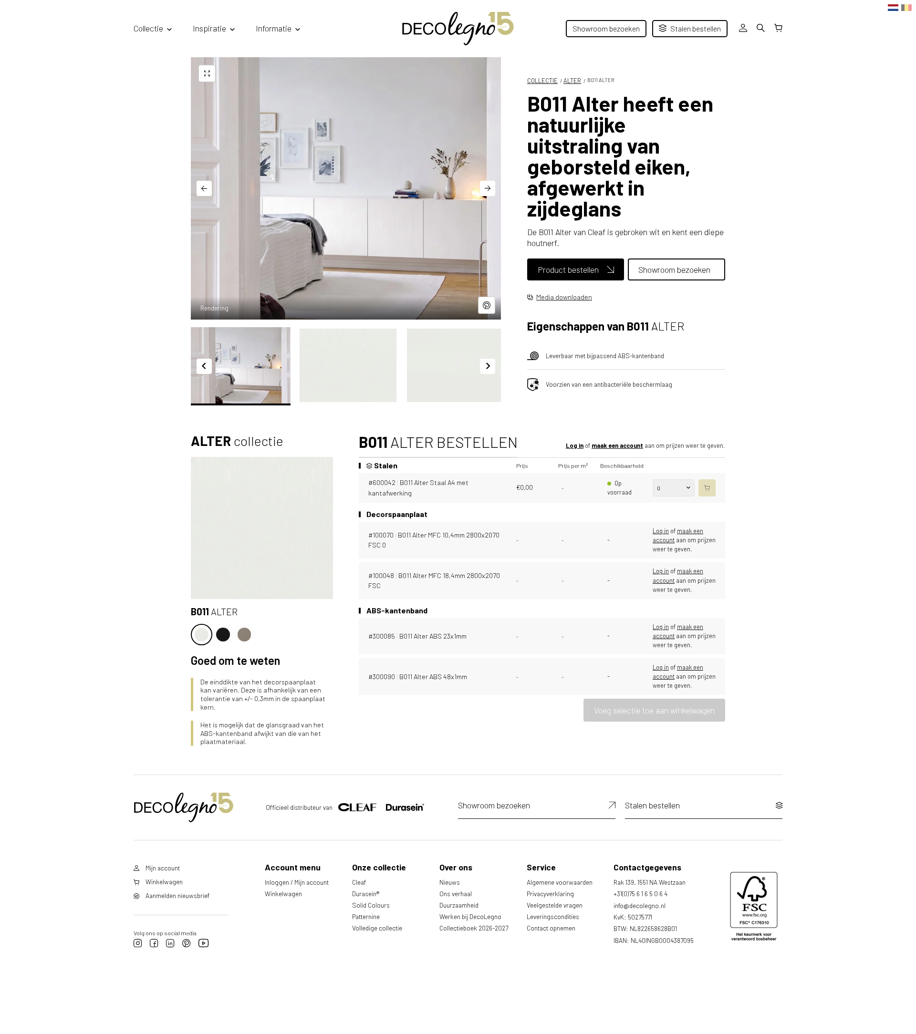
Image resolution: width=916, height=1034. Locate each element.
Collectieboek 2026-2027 (473, 928)
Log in (574, 445)
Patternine (366, 916)
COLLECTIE (542, 80)
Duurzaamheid (459, 905)
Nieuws (449, 882)
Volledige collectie (377, 928)
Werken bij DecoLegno (470, 916)
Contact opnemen (551, 928)
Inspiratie (209, 28)
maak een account (617, 445)
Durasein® (365, 893)
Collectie (148, 28)
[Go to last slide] (204, 188)
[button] (241, 365)
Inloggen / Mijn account (297, 882)
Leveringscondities (553, 916)
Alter (572, 80)
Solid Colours (371, 905)
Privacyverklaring (550, 893)
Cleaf (359, 882)
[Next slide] (487, 188)
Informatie (273, 28)
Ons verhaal (455, 893)
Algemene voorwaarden (560, 882)
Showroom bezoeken (606, 28)
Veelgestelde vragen (555, 905)
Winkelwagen (283, 893)
